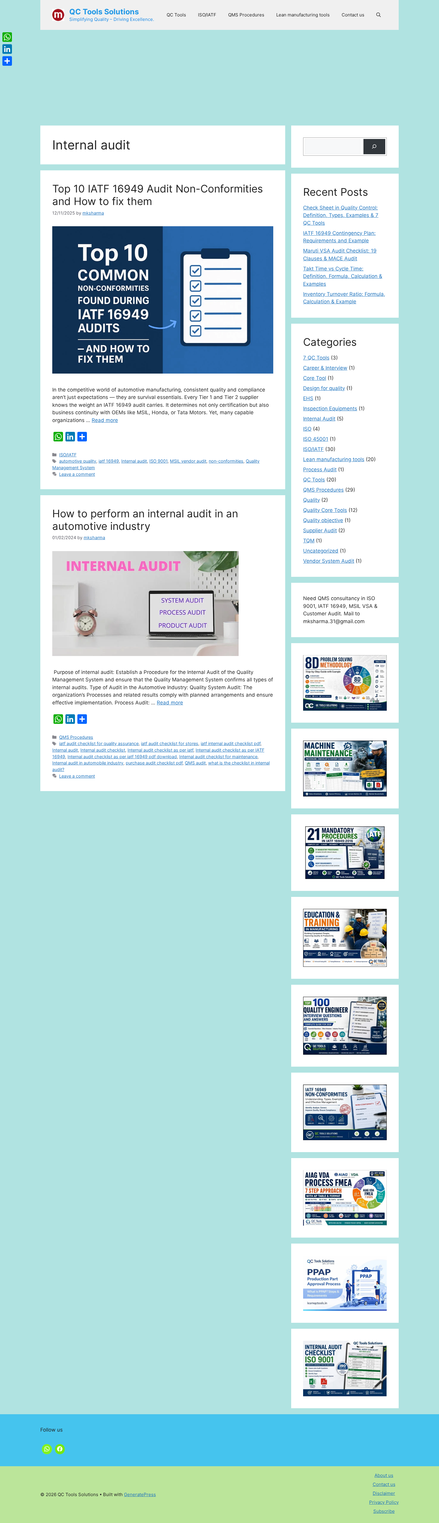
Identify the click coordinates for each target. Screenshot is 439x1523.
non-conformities (226, 461)
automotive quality (77, 461)
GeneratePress (140, 1494)
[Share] (7, 61)
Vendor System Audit (328, 561)
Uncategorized (320, 551)
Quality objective (323, 520)
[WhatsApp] (7, 37)
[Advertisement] (219, 75)
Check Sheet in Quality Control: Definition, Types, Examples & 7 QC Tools (340, 215)
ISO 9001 (158, 461)
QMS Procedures (246, 15)
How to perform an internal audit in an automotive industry (145, 519)
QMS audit (195, 762)
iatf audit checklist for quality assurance (99, 743)
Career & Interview (325, 368)
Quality (311, 500)
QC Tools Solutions (104, 11)
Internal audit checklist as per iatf (160, 750)
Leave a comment (77, 474)
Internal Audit (319, 419)
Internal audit (134, 461)
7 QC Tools (316, 358)
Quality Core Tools (325, 510)
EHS (308, 398)
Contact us (353, 15)
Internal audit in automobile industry (87, 762)
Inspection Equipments (330, 409)
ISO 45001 (315, 439)
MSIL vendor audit (188, 461)
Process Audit (320, 470)
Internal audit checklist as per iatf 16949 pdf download (122, 756)
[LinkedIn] (7, 49)
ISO (307, 429)
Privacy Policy (384, 1502)
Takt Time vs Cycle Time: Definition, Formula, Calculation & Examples (342, 276)
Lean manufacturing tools (303, 15)
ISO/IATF (207, 15)
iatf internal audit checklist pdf (230, 743)
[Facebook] (60, 1448)
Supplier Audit (320, 530)
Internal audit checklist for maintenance (218, 756)
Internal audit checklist (102, 750)
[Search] (374, 146)
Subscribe (384, 1511)
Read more (105, 420)
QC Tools (176, 15)
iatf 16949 (109, 461)
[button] (378, 15)
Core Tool (314, 378)
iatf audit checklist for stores (169, 743)
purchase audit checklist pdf (154, 762)
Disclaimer (384, 1493)
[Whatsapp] (46, 1448)
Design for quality (324, 388)
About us (383, 1475)
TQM (308, 541)
